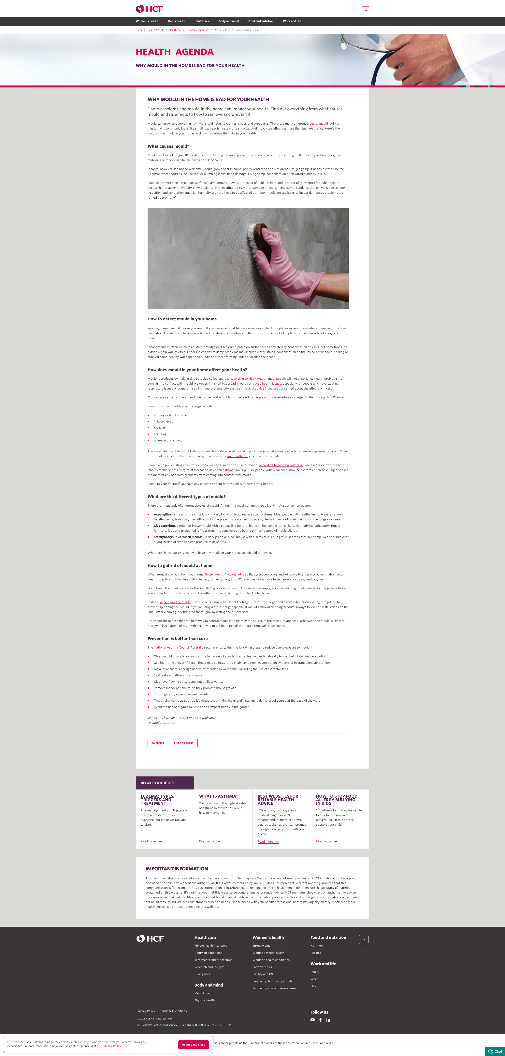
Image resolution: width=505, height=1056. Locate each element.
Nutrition (316, 945)
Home (139, 29)
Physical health (205, 1000)
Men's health (176, 21)
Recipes (315, 952)
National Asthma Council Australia (178, 647)
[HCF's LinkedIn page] (328, 1020)
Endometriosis (262, 967)
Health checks (184, 742)
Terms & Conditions (173, 1011)
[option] (248, 258)
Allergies (158, 742)
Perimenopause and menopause (274, 988)
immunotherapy (238, 456)
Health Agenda (155, 29)
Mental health (204, 993)
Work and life (292, 21)
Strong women (262, 945)
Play (313, 986)
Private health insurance (211, 945)
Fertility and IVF (262, 974)
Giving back (202, 974)
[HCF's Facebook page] (320, 1020)
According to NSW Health (248, 378)
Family (314, 971)
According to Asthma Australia (281, 465)
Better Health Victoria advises (226, 574)
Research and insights (209, 967)
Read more (148, 841)
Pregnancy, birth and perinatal (272, 981)
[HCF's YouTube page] (312, 1020)
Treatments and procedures (213, 959)
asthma (228, 470)
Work (314, 979)
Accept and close (193, 1044)
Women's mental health (268, 952)
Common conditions (197, 29)
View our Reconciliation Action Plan (179, 1046)
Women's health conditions (271, 959)
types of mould (317, 123)
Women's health (147, 21)
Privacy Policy (146, 1011)
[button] (495, 1051)
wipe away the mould (175, 602)
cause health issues (267, 383)
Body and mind (229, 21)
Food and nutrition (261, 21)
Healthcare (202, 21)
